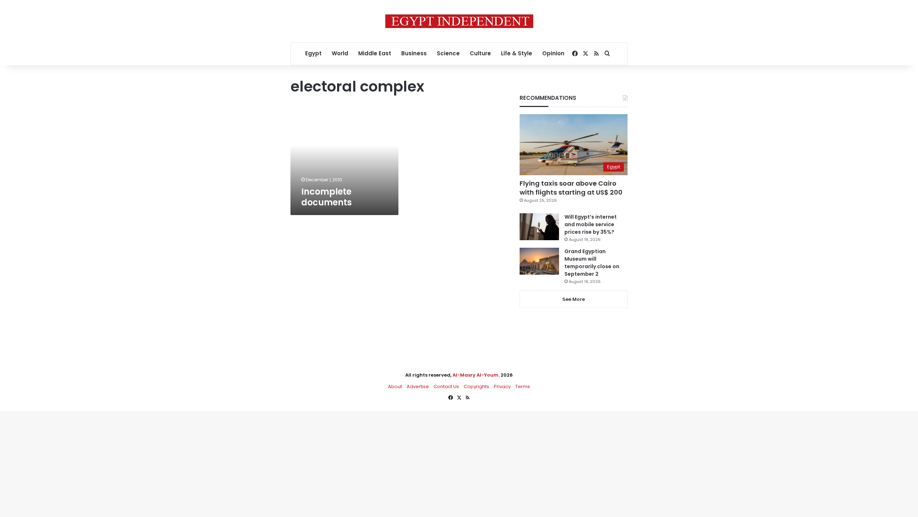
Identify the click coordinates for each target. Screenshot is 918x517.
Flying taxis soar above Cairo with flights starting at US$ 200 (571, 188)
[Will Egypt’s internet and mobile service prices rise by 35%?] (539, 226)
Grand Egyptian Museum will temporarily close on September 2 (591, 263)
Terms (522, 386)
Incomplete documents (326, 197)
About (395, 386)
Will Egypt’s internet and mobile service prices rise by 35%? (590, 224)
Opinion (553, 53)
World (340, 53)
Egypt (313, 53)
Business (414, 53)
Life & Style (516, 53)
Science (448, 53)
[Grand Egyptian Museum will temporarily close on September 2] (539, 261)
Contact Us (446, 386)
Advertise (418, 386)
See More (573, 299)
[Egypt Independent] (459, 21)
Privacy (502, 386)
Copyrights (476, 386)
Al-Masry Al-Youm (475, 375)
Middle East (374, 53)
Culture (480, 53)
